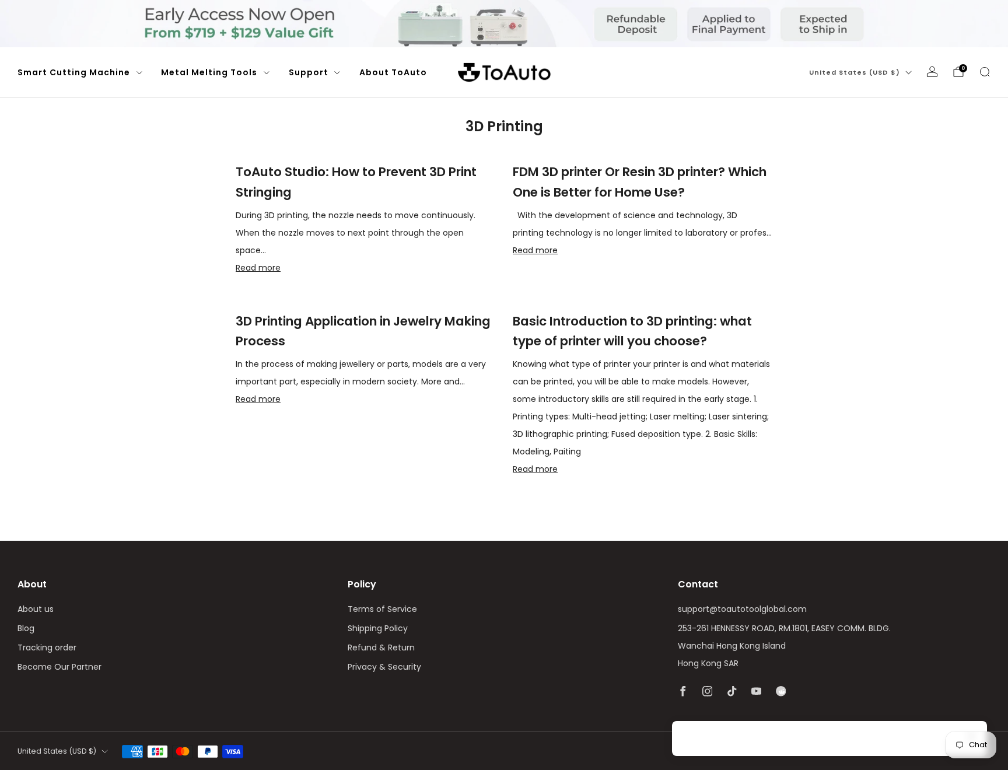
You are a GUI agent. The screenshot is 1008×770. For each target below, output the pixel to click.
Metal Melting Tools (209, 72)
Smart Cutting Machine (74, 72)
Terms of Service (382, 609)
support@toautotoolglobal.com (742, 609)
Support (308, 72)
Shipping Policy (378, 628)
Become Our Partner (60, 667)
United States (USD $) (854, 72)
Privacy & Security (384, 667)
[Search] (985, 72)
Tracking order (47, 647)
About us (36, 609)
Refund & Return (381, 647)
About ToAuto (393, 72)
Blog (26, 628)
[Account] (932, 72)
